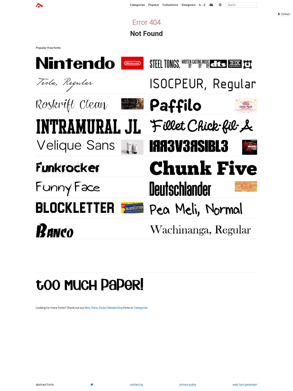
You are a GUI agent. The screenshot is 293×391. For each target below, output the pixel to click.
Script (102, 307)
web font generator (245, 384)
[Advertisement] (146, 258)
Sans (94, 307)
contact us (136, 384)
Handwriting (115, 307)
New (87, 307)
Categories (140, 307)
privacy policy (188, 384)
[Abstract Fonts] (39, 4)
